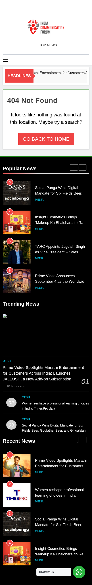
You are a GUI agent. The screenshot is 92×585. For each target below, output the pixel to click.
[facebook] (35, 10)
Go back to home (46, 139)
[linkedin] (51, 10)
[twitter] (46, 10)
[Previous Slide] (74, 167)
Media (39, 199)
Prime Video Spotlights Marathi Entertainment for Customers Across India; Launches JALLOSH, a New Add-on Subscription (43, 373)
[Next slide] (82, 167)
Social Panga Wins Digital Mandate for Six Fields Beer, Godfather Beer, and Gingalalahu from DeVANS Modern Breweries (54, 430)
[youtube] (56, 10)
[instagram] (40, 10)
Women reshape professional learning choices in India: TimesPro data (59, 495)
